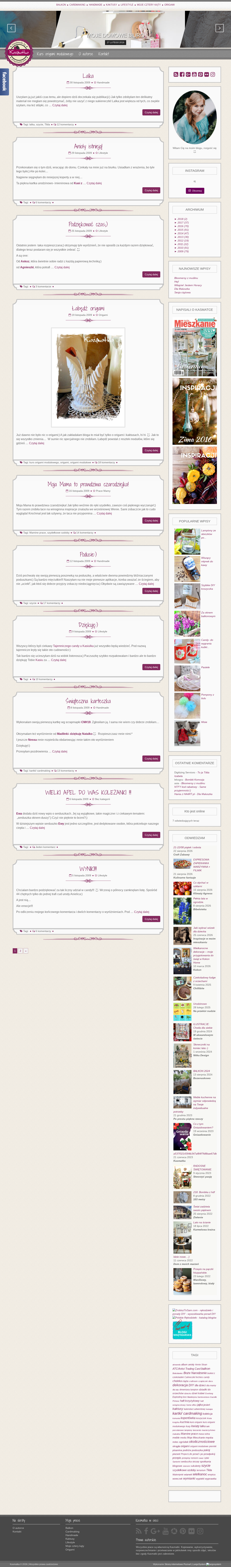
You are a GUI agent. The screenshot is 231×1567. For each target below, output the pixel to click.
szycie (32, 603)
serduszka (186, 1461)
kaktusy (178, 1409)
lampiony (188, 1430)
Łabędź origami (88, 308)
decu (210, 1381)
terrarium (201, 1470)
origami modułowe (80, 462)
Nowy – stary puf (115, 35)
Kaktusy (111, 4)
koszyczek (201, 1418)
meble (176, 1437)
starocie (186, 1466)
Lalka (88, 76)
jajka (200, 1404)
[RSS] (176, 74)
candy (207, 1377)
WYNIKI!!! (88, 869)
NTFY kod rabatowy (185, 786)
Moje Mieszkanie (196, 1437)
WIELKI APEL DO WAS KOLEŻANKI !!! (88, 792)
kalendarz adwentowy (194, 1409)
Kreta (209, 1418)
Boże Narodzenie (195, 1373)
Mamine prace (189, 1433)
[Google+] (188, 74)
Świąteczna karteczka (88, 701)
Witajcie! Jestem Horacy (188, 285)
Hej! (176, 281)
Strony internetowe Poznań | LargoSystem (185, 1564)
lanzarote (197, 1430)
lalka (203, 1426)
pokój (207, 1450)
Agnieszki (27, 267)
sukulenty (196, 1466)
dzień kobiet (198, 1393)
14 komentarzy (84, 532)
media (183, 1437)
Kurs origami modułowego (55, 54)
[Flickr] (206, 74)
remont (194, 1458)
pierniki (212, 1446)
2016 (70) (181, 226)
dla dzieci (200, 1385)
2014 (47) (181, 233)
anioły (191, 1364)
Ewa (19, 813)
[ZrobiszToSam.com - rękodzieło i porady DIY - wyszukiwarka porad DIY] (195, 1311)
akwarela (176, 1365)
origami (185, 1446)
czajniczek (203, 1381)
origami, (64, 462)
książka (176, 1422)
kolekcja (207, 1413)
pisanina (177, 1450)
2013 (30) (181, 237)
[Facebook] (182, 74)
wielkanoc (200, 1474)
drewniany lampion (189, 1389)
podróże (187, 1450)
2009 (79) (181, 251)
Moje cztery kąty (149, 4)
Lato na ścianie (202, 1222)
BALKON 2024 (201, 1071)
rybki (206, 1458)
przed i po (198, 1454)
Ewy (61, 823)
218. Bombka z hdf (204, 1192)
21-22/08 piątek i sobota (187, 847)
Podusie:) (88, 554)
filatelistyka (192, 1397)
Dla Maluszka (182, 288)
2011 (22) (181, 244)
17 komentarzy (51, 603)
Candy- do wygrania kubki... (207, 643)
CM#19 (86, 722)
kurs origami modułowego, (44, 462)
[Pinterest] (200, 74)
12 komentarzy (65, 124)
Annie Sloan (201, 1364)
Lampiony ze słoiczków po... (208, 534)
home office (191, 1405)
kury (188, 1426)
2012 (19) (181, 240)
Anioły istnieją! (88, 146)
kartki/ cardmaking (39, 770)
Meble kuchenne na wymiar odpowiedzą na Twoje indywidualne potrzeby (194, 1104)
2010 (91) (181, 247)
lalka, (32, 124)
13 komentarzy (65, 770)
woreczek (177, 1478)
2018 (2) (180, 219)
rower (201, 1458)
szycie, (40, 124)
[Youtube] (194, 74)
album (184, 1364)
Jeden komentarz (45, 847)
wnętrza (211, 1474)
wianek (188, 1474)
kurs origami (196, 1422)
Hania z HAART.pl (184, 794)
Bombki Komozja (194, 779)
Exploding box (180, 1397)
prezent (176, 1454)
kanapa (209, 1409)
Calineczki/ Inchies (193, 1377)
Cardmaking (77, 4)
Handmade (95, 4)
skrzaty (195, 1461)
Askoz (25, 261)
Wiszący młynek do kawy (207, 561)
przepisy (186, 1458)
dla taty (176, 1390)
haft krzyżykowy (190, 1400)
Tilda (47, 124)
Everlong (209, 1393)
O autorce (86, 54)
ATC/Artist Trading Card (187, 1368)
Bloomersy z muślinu (186, 278)
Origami (169, 4)
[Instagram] (212, 74)
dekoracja (180, 1385)
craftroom (193, 1381)
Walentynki (178, 1474)
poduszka (197, 1450)
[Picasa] (174, 1531)
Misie (204, 722)
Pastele (205, 667)
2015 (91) (181, 229)
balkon (205, 1368)
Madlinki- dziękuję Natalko (75, 733)
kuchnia (184, 1421)
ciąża (185, 1381)
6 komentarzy (43, 202)
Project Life (186, 1454)
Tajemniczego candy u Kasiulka (73, 645)
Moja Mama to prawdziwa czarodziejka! (88, 484)
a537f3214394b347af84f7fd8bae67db (195, 1153)
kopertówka (188, 1418)
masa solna (204, 1434)
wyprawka (210, 1478)
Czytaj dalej (59, 105)
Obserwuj (197, 190)
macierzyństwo (208, 1430)
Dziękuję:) (88, 625)
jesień (206, 1404)
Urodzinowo (200, 1003)
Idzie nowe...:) (181, 1256)
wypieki (200, 1478)
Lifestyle (127, 4)
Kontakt (104, 54)
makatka (176, 1434)
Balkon (61, 4)
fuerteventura (203, 1397)
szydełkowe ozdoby (58, 532)
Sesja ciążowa (182, 292)
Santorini (176, 1462)
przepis (177, 1457)
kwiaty (195, 1426)
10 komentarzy (44, 679)
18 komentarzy (106, 462)
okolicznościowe (202, 1441)
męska (209, 1437)
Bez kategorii (102, 799)
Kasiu (39, 660)
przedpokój (209, 1454)
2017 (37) (181, 222)
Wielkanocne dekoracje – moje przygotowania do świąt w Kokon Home (203, 955)
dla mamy (211, 1385)
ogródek (183, 1442)
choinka (177, 1380)
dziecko (187, 1393)
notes (175, 1442)
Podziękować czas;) (88, 224)
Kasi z (78, 183)
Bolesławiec (178, 1373)
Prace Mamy (103, 490)
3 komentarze (43, 286)
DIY (191, 1385)
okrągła (176, 1446)
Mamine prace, (38, 532)
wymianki (189, 1478)
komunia (176, 1418)
